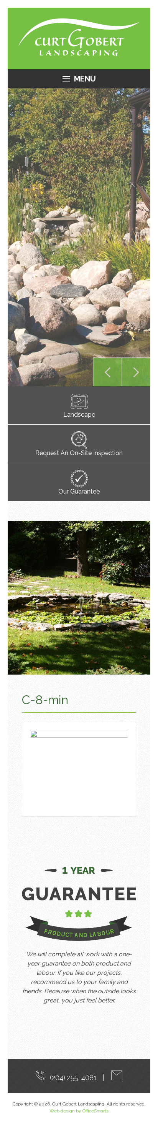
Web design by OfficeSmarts (79, 1111)
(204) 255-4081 (71, 1077)
